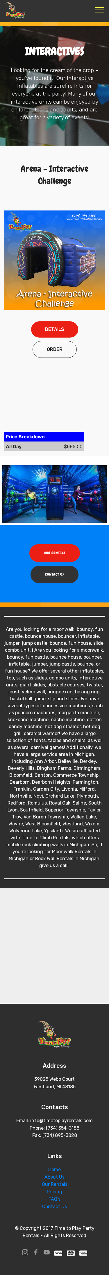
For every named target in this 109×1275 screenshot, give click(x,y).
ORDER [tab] (54, 349)
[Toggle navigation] (99, 9)
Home (54, 1169)
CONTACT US (54, 574)
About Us (54, 1177)
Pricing (54, 1192)
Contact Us (54, 1206)
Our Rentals (54, 1184)
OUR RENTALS (54, 553)
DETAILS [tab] (54, 329)
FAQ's (54, 1199)
